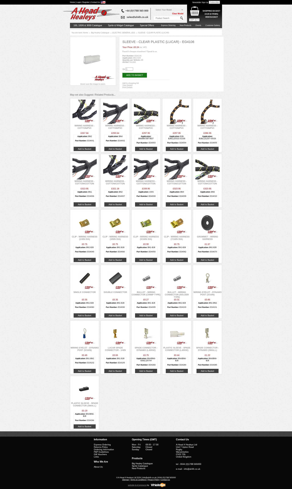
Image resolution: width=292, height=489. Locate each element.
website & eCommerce (137, 485)
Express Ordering (168, 25)
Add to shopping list (130, 83)
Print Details (127, 87)
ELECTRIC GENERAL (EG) (123, 33)
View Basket (211, 17)
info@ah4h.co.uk (192, 469)
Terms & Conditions (138, 480)
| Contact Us (95, 2)
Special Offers (147, 25)
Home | (73, 2)
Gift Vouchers (100, 454)
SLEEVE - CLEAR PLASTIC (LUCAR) (153, 33)
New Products (185, 25)
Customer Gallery (212, 25)
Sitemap (125, 480)
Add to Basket (134, 75)
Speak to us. (152, 51)
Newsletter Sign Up (200, 2)
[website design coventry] (158, 487)
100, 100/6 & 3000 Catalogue (87, 25)
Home (85, 33)
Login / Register (82, 2)
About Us (98, 467)
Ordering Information (104, 449)
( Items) (211, 14)
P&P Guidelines (101, 452)
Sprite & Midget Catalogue (121, 25)
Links (96, 457)
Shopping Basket (211, 11)
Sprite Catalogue (140, 466)
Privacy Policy (153, 480)
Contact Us (165, 480)
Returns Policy (101, 447)
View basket (127, 85)
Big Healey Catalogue (100, 33)
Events (198, 25)
